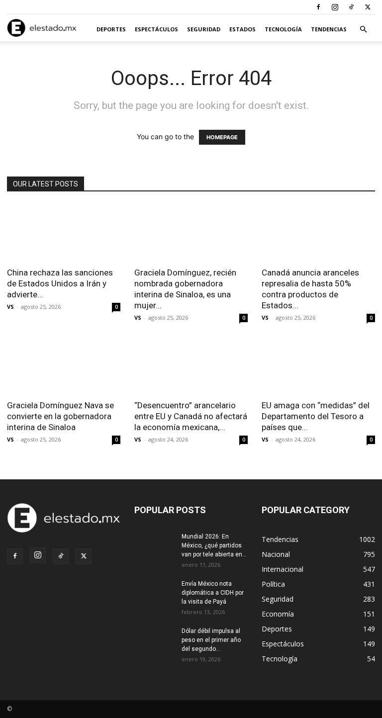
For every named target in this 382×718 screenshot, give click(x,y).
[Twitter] (367, 7)
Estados (242, 29)
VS (10, 306)
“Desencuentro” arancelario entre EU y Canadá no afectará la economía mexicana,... (190, 416)
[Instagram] (334, 7)
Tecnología (283, 29)
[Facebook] (318, 7)
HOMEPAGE (222, 137)
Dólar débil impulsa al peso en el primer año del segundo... (211, 640)
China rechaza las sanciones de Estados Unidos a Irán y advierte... (60, 283)
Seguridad (203, 29)
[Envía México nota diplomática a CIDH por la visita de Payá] (154, 593)
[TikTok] (351, 7)
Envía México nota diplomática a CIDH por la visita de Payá (213, 592)
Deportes (111, 29)
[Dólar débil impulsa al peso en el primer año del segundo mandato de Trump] (154, 640)
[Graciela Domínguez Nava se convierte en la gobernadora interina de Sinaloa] (63, 366)
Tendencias (329, 29)
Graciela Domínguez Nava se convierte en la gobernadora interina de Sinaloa (60, 416)
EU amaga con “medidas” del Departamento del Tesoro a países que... (316, 416)
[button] (363, 29)
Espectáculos (156, 29)
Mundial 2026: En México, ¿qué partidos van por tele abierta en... (214, 545)
